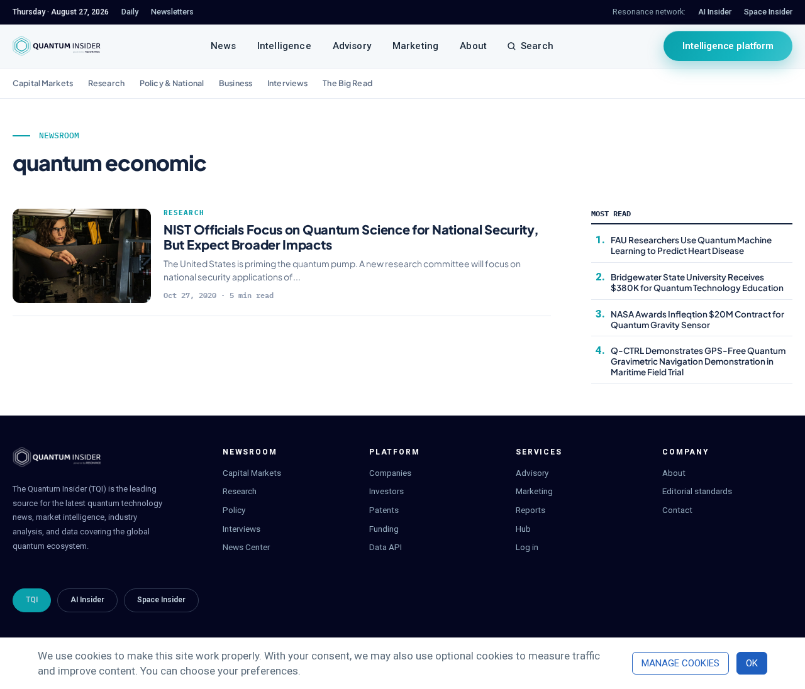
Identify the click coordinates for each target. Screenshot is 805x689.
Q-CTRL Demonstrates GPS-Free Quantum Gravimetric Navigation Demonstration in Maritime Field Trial (698, 361)
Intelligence (284, 46)
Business (235, 83)
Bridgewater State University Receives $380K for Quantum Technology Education (697, 282)
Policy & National (172, 83)
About (473, 46)
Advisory (352, 46)
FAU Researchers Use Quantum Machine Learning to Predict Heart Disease (691, 245)
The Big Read (347, 83)
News (223, 46)
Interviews (287, 83)
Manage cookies (680, 663)
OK (752, 663)
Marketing (415, 46)
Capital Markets (43, 83)
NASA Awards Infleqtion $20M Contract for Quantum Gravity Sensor (697, 319)
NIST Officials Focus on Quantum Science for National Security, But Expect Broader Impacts (351, 236)
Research (106, 83)
